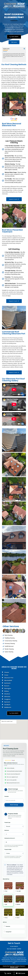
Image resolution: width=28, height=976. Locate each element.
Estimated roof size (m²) (9, 838)
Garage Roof (8, 931)
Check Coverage (14, 804)
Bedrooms (6, 830)
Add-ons (5, 922)
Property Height (7, 849)
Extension (8, 926)
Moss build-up (6, 879)
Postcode (6, 796)
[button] (2, 54)
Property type (7, 822)
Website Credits (14, 967)
